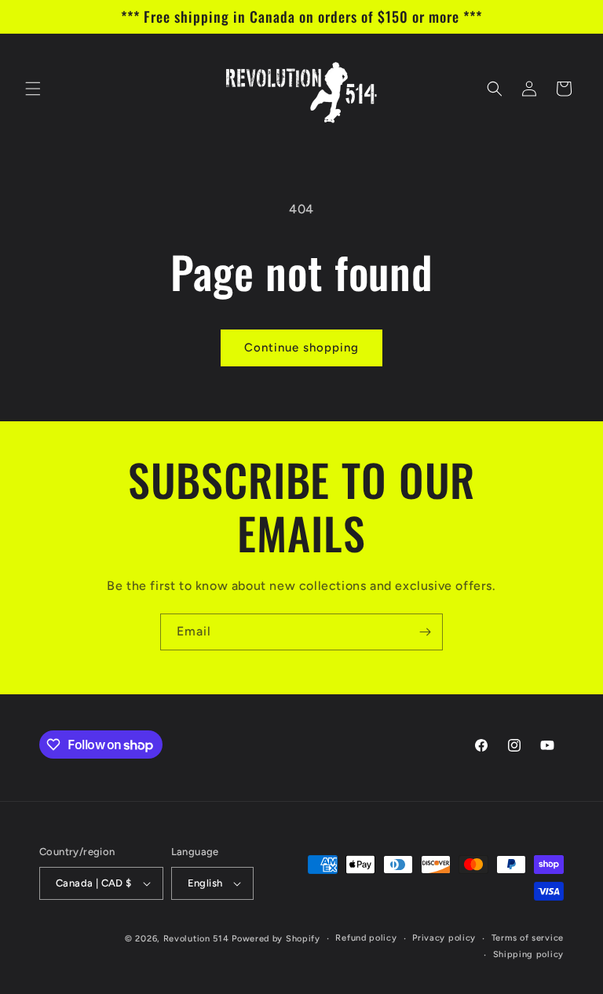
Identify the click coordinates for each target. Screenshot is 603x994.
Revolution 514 (196, 939)
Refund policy (366, 938)
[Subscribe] (424, 632)
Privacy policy (444, 938)
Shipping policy (529, 954)
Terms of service (528, 938)
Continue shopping (301, 347)
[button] (33, 88)
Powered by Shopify (276, 939)
